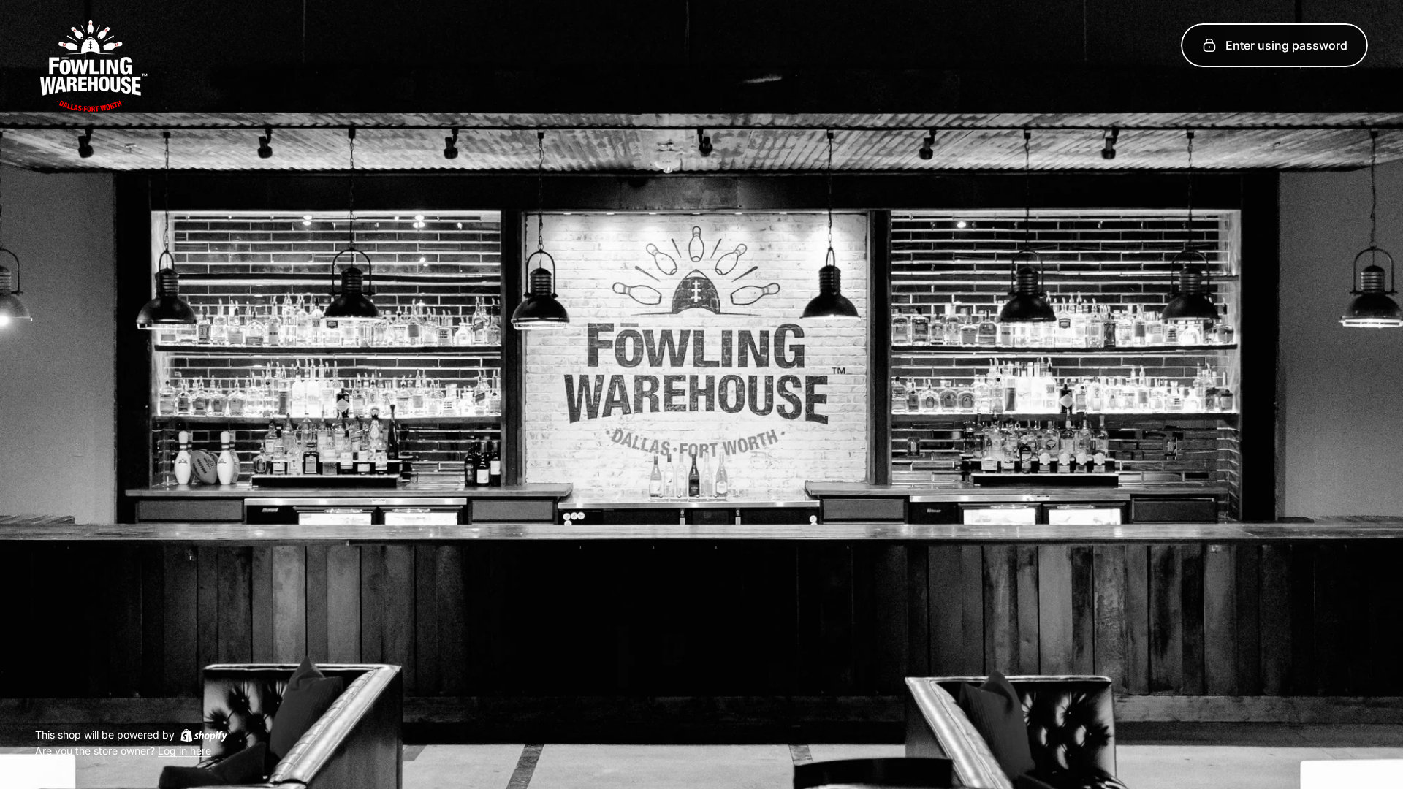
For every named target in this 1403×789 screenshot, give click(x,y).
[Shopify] (203, 735)
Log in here (184, 751)
